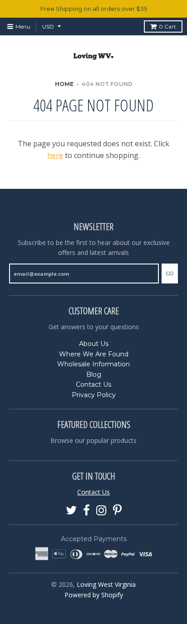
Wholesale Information (93, 364)
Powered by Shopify (93, 594)
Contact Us (93, 384)
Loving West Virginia (106, 584)
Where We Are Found (93, 354)
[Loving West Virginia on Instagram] (101, 510)
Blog (93, 374)
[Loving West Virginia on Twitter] (71, 510)
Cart (167, 26)
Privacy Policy (94, 395)
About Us (93, 344)
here (55, 155)
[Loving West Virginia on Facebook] (86, 510)
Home (64, 84)
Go (169, 273)
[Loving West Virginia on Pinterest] (117, 510)
